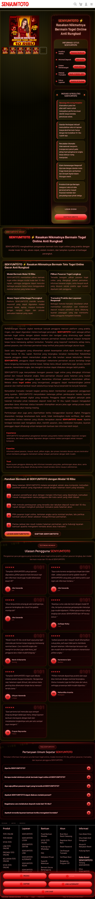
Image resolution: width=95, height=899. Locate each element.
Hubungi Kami (84, 851)
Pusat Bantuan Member (46, 835)
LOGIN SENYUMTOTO (18, 534)
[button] (80, 4)
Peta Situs (41, 897)
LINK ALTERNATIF (72, 884)
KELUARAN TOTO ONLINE (9, 860)
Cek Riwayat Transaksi (64, 852)
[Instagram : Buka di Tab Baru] (90, 897)
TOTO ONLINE (8, 834)
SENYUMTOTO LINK (27, 852)
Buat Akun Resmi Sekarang (66, 835)
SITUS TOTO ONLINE (7, 866)
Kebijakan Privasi (47, 857)
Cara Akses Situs (85, 834)
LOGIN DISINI (71, 209)
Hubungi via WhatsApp (45, 848)
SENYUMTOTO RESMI (27, 864)
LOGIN (71, 877)
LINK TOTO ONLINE (7, 847)
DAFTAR (26, 884)
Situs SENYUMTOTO (84, 870)
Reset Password (66, 847)
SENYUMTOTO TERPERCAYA (27, 871)
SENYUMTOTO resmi (72, 419)
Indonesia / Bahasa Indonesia (11, 897)
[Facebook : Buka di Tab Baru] (85, 897)
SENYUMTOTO (64, 332)
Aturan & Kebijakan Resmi (85, 845)
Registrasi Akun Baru (66, 841)
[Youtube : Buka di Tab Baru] (92, 897)
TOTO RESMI (7, 838)
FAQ (42, 853)
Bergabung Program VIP (65, 862)
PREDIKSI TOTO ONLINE (8, 853)
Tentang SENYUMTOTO (84, 864)
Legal (33, 897)
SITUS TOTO (7, 842)
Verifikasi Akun (65, 857)
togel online (25, 382)
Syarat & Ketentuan (45, 862)
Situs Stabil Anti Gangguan (85, 839)
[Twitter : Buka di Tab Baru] (87, 897)
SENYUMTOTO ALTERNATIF (27, 858)
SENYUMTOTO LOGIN (27, 839)
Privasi (26, 897)
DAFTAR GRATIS (71, 217)
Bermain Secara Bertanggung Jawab (47, 869)
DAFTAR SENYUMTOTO (47, 534)
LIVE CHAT (49, 891)
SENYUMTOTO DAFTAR (27, 845)
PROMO (26, 877)
